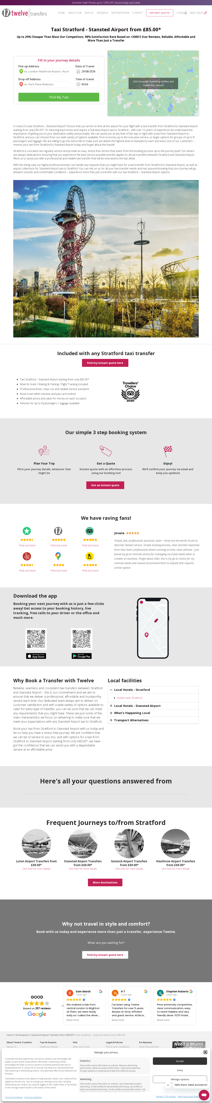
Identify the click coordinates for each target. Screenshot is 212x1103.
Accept (180, 1061)
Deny (180, 1070)
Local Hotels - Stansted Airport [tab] (137, 706)
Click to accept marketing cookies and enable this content (153, 83)
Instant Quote (160, 12)
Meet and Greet (81, 1046)
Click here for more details (36, 868)
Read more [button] (72, 1020)
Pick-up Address (28, 66)
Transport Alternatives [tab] (131, 720)
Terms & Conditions (14, 1097)
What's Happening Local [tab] (132, 713)
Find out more (27, 545)
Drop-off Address (29, 79)
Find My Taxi (59, 97)
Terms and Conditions (118, 1046)
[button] (205, 1052)
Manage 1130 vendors (166, 1096)
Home (61, 12)
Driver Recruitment (149, 1046)
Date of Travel (85, 66)
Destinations (119, 12)
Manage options (180, 1079)
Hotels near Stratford (129, 698)
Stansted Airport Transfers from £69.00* (52, 1035)
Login (180, 12)
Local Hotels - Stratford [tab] (132, 690)
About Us (74, 12)
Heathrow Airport (49, 1046)
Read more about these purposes (192, 1096)
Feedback (102, 12)
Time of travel (85, 79)
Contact (137, 12)
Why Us (89, 12)
